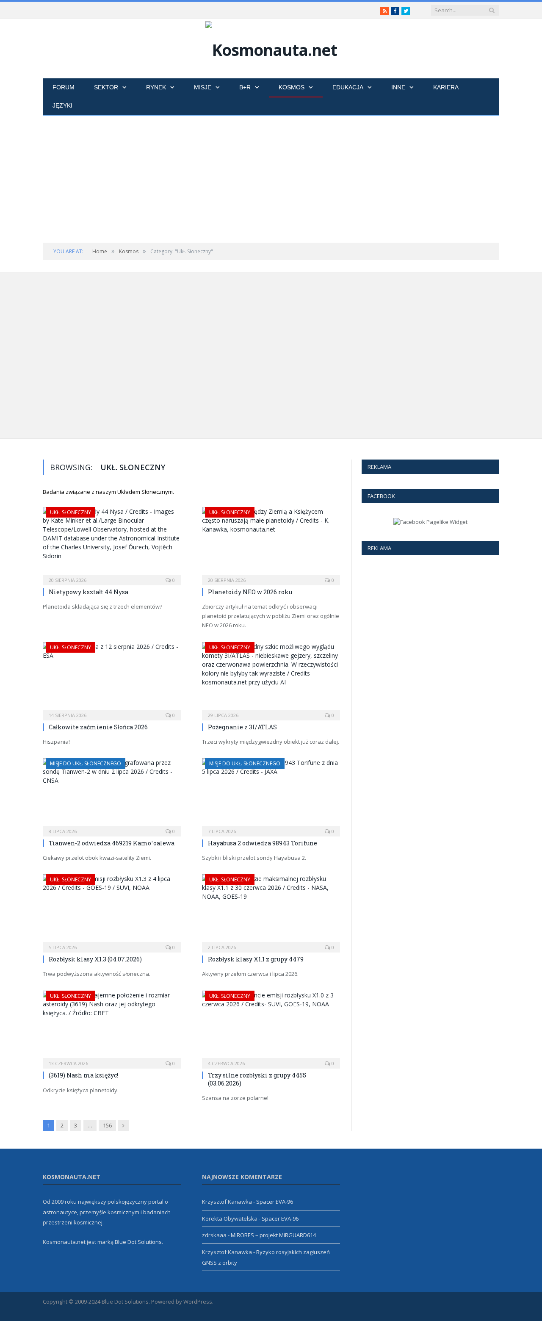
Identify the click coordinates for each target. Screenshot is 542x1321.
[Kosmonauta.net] (271, 47)
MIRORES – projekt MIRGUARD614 (273, 1235)
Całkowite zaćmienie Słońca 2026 (98, 727)
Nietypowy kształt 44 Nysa (88, 592)
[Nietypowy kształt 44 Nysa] (112, 543)
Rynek (156, 87)
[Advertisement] (271, 179)
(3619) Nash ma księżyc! (83, 1075)
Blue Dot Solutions (138, 1242)
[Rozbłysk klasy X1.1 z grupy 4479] (271, 910)
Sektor (106, 87)
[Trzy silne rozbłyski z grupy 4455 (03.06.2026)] (271, 1027)
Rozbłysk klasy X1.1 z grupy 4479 (460, 416)
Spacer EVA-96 (274, 1201)
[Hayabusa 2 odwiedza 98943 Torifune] (271, 794)
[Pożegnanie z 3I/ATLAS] (271, 678)
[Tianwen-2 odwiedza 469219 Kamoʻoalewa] (112, 794)
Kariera (446, 87)
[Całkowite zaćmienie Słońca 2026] (112, 678)
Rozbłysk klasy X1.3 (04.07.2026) (382, 416)
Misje (202, 87)
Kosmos (291, 87)
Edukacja (347, 87)
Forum (64, 87)
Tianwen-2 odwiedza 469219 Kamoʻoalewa (111, 843)
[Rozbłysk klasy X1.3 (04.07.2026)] (112, 910)
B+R (245, 87)
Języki (62, 105)
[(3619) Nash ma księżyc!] (112, 1027)
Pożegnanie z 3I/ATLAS (242, 727)
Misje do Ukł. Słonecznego (395, 290)
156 (107, 1125)
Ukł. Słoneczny (70, 512)
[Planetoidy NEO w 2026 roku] (271, 543)
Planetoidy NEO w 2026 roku (250, 592)
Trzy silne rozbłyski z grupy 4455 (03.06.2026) (257, 1079)
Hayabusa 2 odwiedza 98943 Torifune (405, 353)
